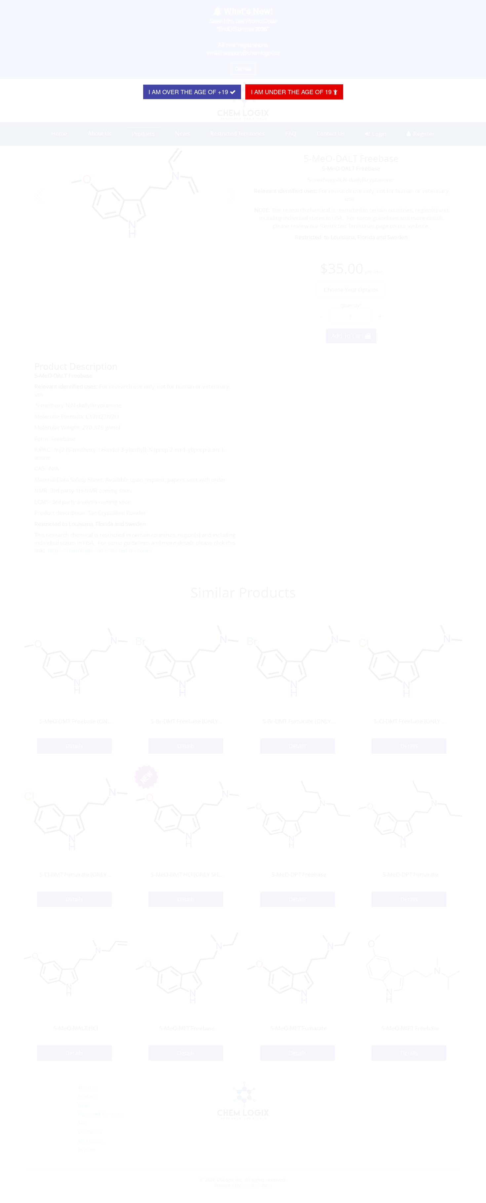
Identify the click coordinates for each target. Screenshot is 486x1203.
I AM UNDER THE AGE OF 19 (292, 91)
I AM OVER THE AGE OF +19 (189, 91)
